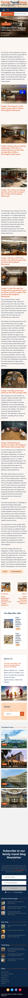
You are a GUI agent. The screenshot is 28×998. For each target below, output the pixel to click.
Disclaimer (4, 977)
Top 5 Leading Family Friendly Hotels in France (18, 622)
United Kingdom (6, 24)
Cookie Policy (5, 976)
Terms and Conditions (7, 974)
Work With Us (5, 979)
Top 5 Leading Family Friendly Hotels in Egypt (18, 638)
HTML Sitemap (5, 981)
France (18, 628)
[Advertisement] (7, 44)
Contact (3, 983)
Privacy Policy (19, 892)
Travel (5, 571)
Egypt (17, 644)
